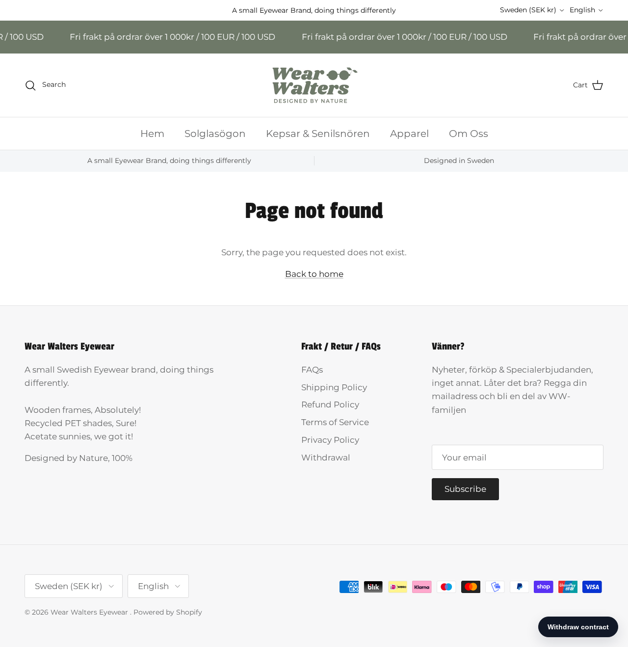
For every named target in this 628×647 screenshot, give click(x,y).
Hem (152, 133)
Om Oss (468, 133)
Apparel (409, 133)
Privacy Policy (330, 440)
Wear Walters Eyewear (90, 612)
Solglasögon (215, 133)
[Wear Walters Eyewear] (314, 85)
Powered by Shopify (167, 612)
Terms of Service (335, 422)
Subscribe (465, 489)
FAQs (312, 370)
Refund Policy (330, 404)
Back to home (314, 274)
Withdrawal (325, 457)
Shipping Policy (334, 387)
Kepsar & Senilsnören (318, 133)
